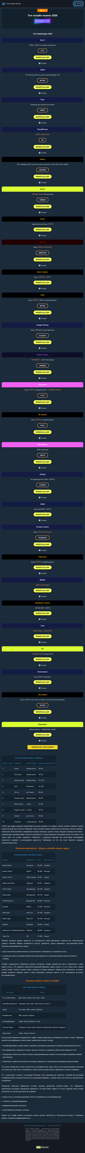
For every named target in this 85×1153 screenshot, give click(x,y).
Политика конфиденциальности (35, 1125)
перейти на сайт (42, 57)
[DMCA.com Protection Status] (42, 1148)
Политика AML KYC (54, 1125)
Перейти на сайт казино (42, 747)
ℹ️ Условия (42, 63)
